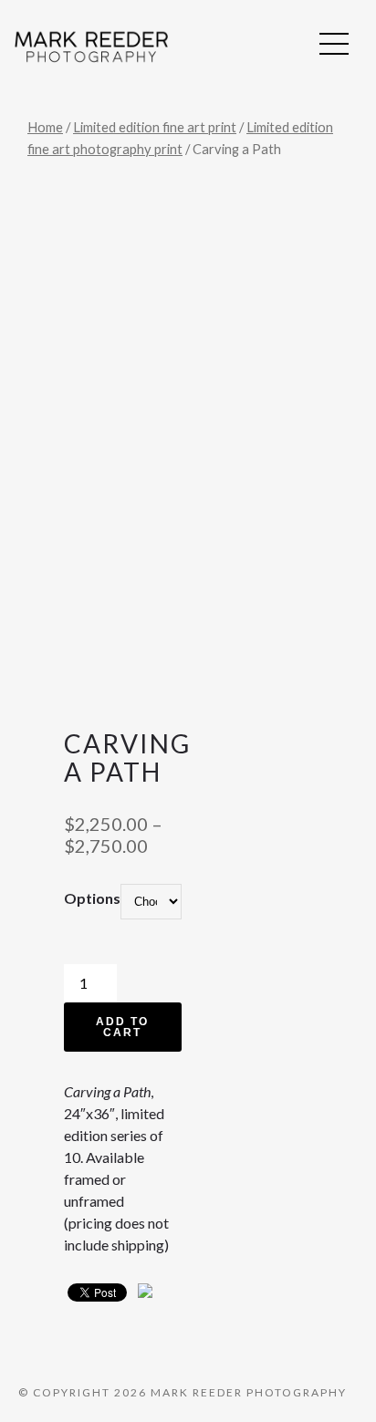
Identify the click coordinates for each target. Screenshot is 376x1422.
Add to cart (122, 1027)
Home (45, 127)
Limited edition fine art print (154, 127)
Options (92, 898)
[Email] (145, 1294)
